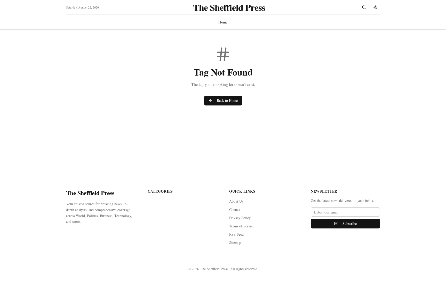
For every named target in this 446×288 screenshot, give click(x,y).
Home (222, 22)
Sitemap (235, 242)
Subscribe (350, 223)
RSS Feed (236, 234)
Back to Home (227, 100)
